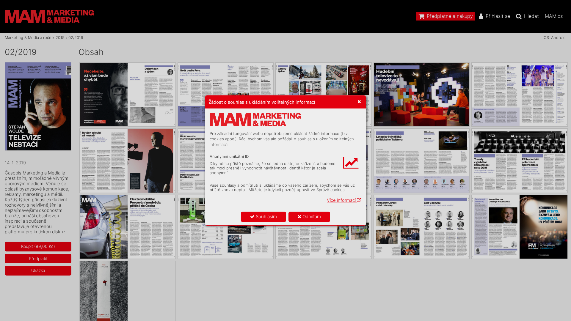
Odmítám (311, 216)
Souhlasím (266, 216)
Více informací (342, 200)
